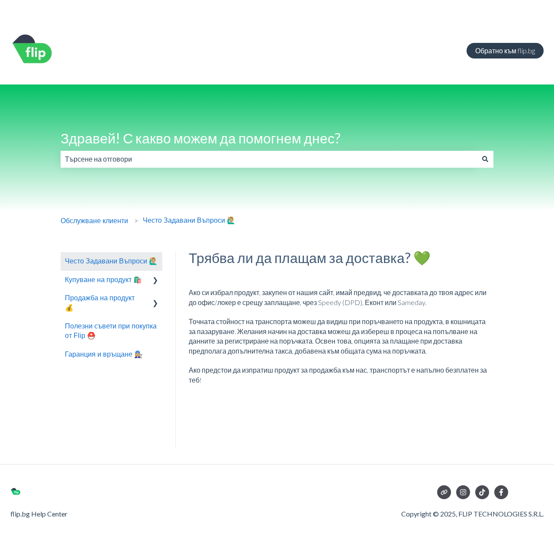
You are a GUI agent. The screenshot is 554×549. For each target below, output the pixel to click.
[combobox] (269, 159)
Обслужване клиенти (94, 220)
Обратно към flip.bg (505, 50)
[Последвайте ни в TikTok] (482, 492)
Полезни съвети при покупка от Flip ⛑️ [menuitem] (111, 330)
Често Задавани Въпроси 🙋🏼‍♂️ (189, 220)
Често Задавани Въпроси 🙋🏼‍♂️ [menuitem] (111, 261)
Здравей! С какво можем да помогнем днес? (201, 138)
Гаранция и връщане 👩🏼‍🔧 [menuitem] (104, 354)
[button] (155, 280)
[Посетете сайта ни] (444, 492)
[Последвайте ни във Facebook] (501, 492)
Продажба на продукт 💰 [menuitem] (100, 302)
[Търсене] (485, 159)
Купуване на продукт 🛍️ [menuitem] (103, 279)
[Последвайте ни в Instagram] (463, 492)
